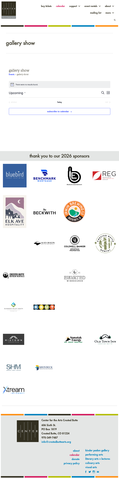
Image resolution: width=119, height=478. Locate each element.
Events (12, 74)
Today (59, 102)
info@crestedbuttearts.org (56, 442)
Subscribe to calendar (58, 111)
